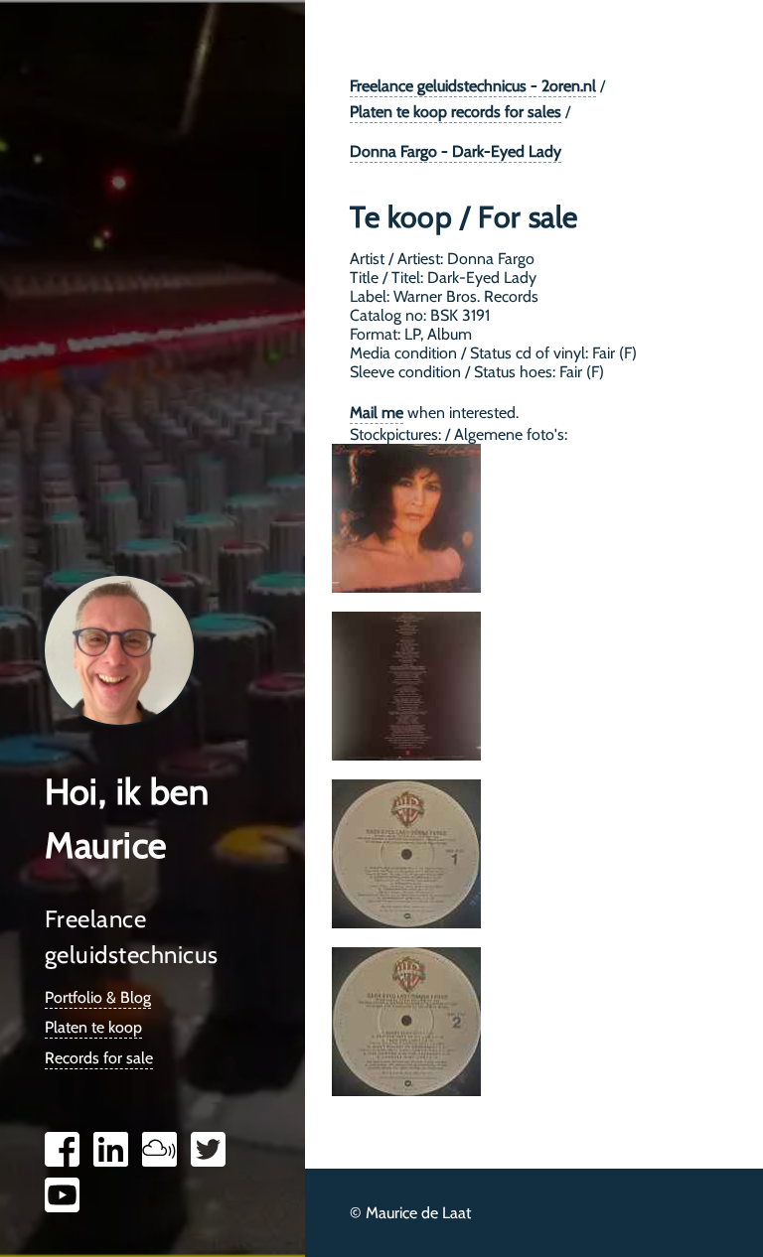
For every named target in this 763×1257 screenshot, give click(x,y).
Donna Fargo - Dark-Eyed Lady (455, 151)
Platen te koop (93, 1027)
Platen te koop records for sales (455, 111)
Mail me (376, 412)
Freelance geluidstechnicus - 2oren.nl (473, 85)
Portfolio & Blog (98, 997)
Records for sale (99, 1057)
